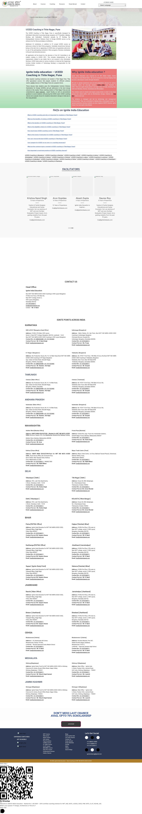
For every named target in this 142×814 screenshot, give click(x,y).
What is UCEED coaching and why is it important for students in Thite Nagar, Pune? (52, 115)
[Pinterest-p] (92, 749)
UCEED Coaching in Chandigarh (105, 159)
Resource (62, 4)
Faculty (67, 744)
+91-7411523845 (49, 339)
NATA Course (46, 737)
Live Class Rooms (70, 737)
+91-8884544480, (38, 339)
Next (116, 202)
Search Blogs (68, 749)
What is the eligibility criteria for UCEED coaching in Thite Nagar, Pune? (49, 127)
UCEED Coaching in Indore (89, 155)
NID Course (46, 735)
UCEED (33, 83)
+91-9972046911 (31, 303)
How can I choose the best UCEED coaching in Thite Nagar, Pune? (47, 138)
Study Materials (69, 742)
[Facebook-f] (98, 737)
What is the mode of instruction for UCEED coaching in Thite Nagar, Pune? (50, 135)
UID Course (46, 739)
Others (67, 748)
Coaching (52, 4)
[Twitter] (98, 749)
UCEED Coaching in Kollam (85, 159)
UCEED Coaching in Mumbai (54, 155)
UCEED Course (47, 742)
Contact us (68, 739)
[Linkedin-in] (86, 749)
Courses (43, 4)
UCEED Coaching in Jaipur (79, 157)
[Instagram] (92, 737)
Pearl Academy (47, 741)
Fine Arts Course (47, 749)
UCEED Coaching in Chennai (61, 157)
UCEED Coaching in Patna (68, 159)
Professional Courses (49, 751)
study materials (40, 92)
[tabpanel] (37, 193)
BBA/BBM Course (48, 748)
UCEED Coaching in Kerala (33, 161)
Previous (25, 202)
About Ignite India (70, 735)
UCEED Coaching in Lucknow (98, 157)
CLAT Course (46, 746)
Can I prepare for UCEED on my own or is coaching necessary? (47, 142)
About (34, 4)
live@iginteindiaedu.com (33, 305)
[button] (35, 4)
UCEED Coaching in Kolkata (49, 159)
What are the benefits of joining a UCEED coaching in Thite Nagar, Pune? (49, 119)
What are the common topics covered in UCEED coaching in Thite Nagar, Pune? (51, 146)
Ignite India (100, 85)
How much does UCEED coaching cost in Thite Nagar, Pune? (46, 131)
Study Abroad (73, 4)
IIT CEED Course (47, 744)
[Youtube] (86, 737)
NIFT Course (46, 734)
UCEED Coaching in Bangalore (34, 155)
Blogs (66, 734)
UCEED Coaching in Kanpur (42, 157)
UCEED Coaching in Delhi (72, 155)
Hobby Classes (47, 753)
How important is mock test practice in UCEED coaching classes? (47, 150)
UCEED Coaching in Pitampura (52, 161)
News (66, 746)
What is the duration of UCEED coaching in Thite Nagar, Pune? (46, 123)
